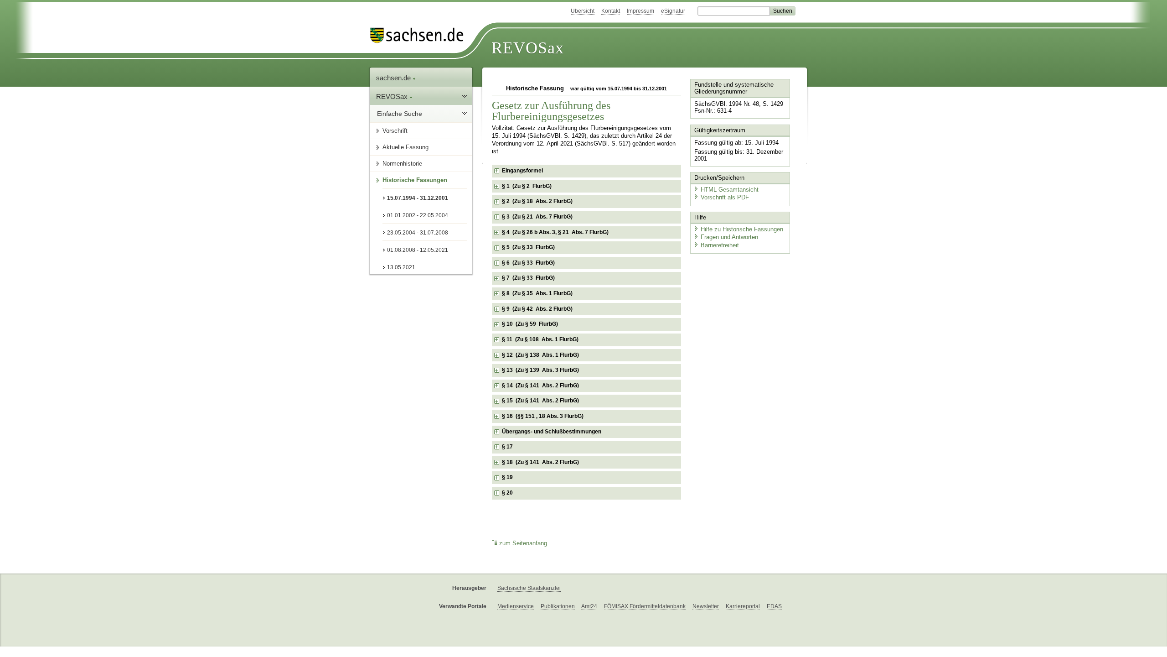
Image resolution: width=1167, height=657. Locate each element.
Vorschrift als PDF (725, 197)
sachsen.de (394, 78)
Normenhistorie (402, 163)
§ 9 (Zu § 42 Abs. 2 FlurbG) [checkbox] (537, 309)
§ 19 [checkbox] (508, 477)
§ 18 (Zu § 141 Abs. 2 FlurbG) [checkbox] (540, 462)
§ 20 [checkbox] (508, 493)
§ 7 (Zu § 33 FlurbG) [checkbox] (528, 278)
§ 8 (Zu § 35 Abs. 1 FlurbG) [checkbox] (537, 293)
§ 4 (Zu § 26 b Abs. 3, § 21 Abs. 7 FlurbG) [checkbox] (555, 232)
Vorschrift (395, 130)
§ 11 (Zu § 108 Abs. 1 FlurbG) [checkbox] (540, 339)
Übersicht (582, 11)
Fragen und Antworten (729, 237)
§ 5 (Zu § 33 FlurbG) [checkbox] (528, 247)
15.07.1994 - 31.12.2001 (417, 198)
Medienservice (515, 606)
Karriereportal (743, 606)
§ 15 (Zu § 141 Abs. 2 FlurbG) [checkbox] (540, 400)
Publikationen (558, 606)
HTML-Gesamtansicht (730, 189)
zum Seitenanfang (523, 543)
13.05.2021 (401, 267)
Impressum (640, 11)
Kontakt (610, 11)
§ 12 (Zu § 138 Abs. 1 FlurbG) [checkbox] (540, 355)
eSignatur (673, 11)
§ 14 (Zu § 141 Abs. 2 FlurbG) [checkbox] (540, 385)
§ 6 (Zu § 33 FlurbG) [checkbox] (528, 263)
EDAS (774, 606)
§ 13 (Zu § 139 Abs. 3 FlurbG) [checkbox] (540, 370)
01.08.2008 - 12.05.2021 (417, 250)
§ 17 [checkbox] (508, 446)
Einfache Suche (399, 113)
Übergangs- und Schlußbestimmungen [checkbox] (551, 431)
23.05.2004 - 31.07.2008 (417, 232)
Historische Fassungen (414, 180)
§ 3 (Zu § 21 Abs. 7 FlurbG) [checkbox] (537, 217)
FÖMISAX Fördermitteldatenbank (645, 606)
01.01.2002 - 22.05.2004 (417, 215)
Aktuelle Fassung (405, 147)
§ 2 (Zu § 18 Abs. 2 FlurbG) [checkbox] (537, 201)
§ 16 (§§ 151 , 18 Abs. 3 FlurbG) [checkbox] (543, 416)
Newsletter (705, 606)
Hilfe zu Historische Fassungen (742, 229)
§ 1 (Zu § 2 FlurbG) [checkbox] (527, 186)
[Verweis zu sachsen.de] (420, 35)
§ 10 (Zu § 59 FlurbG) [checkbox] (530, 324)
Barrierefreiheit (720, 245)
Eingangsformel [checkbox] (522, 170)
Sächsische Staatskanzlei (529, 588)
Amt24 (589, 606)
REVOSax (527, 48)
